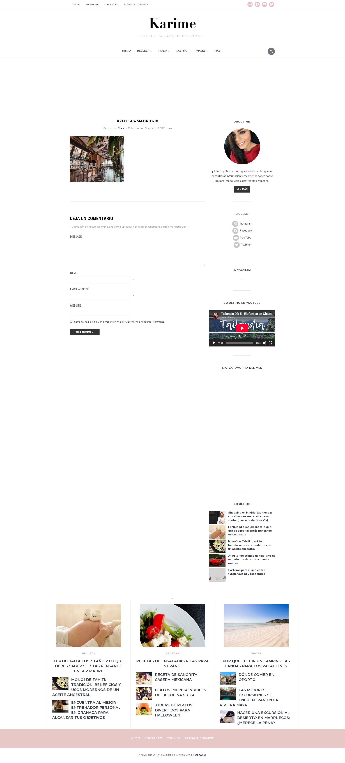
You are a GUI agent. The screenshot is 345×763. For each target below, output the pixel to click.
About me (92, 4)
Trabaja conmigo (136, 4)
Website (75, 305)
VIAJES (256, 653)
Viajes (200, 50)
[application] (242, 328)
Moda (162, 50)
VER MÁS (242, 189)
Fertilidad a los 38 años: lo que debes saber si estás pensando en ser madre (250, 531)
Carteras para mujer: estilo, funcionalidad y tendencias (247, 572)
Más (217, 50)
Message (76, 236)
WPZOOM (200, 755)
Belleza (143, 50)
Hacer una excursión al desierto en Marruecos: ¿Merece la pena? (263, 718)
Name (73, 273)
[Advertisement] (172, 91)
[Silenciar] (264, 343)
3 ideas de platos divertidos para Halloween (173, 710)
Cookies (173, 738)
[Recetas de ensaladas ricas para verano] (172, 606)
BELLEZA (88, 653)
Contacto (111, 4)
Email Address (79, 289)
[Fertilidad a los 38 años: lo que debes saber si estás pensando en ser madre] (88, 606)
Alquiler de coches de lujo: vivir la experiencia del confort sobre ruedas (251, 559)
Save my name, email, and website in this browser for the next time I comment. (119, 321)
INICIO (126, 50)
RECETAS (172, 653)
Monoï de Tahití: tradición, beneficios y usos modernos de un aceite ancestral (249, 545)
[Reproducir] (214, 343)
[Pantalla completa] (270, 343)
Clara (121, 128)
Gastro (181, 50)
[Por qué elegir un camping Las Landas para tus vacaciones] (256, 606)
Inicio (76, 4)
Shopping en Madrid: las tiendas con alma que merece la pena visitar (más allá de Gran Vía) (250, 516)
